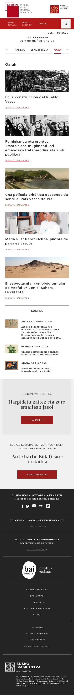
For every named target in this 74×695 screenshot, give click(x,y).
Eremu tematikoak (37, 590)
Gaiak (57, 50)
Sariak (37, 614)
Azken (12, 24)
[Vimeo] (48, 506)
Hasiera (20, 50)
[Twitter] (28, 506)
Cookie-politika (37, 640)
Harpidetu (42, 24)
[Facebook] (22, 506)
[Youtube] (34, 506)
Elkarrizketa (39, 50)
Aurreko (27, 24)
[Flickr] (41, 506)
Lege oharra (37, 627)
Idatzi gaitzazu (36, 549)
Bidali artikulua (37, 474)
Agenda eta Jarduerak (37, 608)
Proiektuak (37, 596)
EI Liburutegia (37, 602)
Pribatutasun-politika (37, 633)
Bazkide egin (35, 526)
